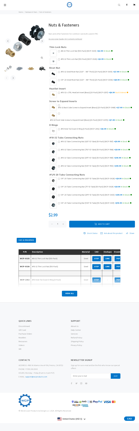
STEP (96, 258)
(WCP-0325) (85, 51)
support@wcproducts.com (36, 376)
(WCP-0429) (94, 187)
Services (74, 334)
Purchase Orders (25, 334)
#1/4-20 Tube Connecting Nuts (67, 174)
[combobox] (71, 419)
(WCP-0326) (86, 59)
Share (131, 233)
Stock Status (92, 233)
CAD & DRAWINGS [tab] (26, 240)
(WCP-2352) (87, 129)
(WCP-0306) (94, 80)
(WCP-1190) (95, 166)
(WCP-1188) (94, 150)
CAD (129, 418)
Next (42, 41)
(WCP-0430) (95, 195)
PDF (118, 258)
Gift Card (22, 330)
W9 (20, 349)
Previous (8, 41)
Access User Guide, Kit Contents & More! (65, 39)
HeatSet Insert (57, 88)
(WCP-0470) (86, 120)
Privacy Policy (76, 345)
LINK (107, 258)
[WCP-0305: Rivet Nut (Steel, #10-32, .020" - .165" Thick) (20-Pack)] (42, 69)
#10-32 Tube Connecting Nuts (66, 137)
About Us (74, 326)
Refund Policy (76, 337)
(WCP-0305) (94, 72)
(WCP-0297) (93, 92)
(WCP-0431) (95, 203)
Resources (23, 341)
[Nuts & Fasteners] (8, 69)
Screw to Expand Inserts (63, 101)
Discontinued (24, 326)
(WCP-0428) (95, 179)
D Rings (53, 125)
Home (21, 12)
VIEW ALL (69, 293)
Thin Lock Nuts (57, 47)
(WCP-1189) (95, 158)
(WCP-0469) (94, 108)
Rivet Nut (54, 68)
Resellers (22, 337)
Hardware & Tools (31, 12)
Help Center (76, 330)
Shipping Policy (77, 341)
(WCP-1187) (94, 141)
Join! (116, 376)
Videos (21, 345)
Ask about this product (113, 233)
